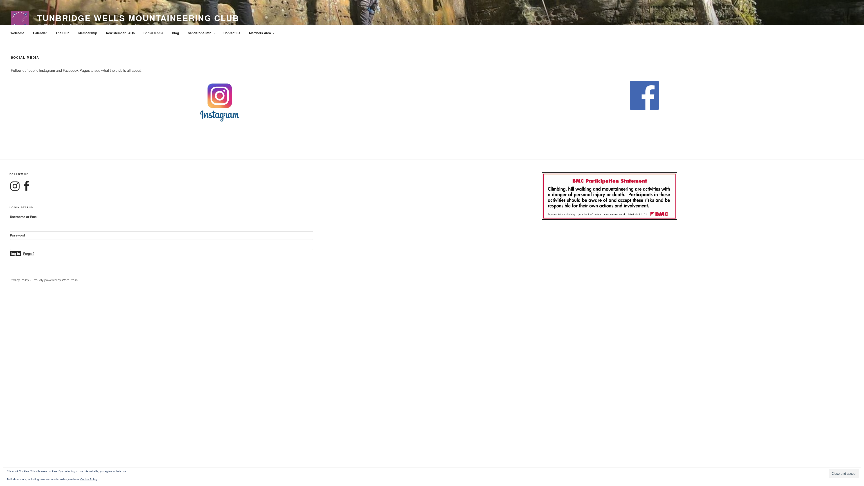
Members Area (260, 33)
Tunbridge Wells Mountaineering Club (138, 18)
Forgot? (28, 253)
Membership (87, 33)
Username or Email (24, 216)
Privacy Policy (19, 280)
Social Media (153, 33)
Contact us (231, 33)
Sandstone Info (200, 33)
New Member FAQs (120, 33)
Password (17, 235)
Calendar (40, 33)
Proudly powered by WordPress (55, 280)
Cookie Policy (88, 479)
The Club (63, 33)
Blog (175, 33)
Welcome (17, 33)
